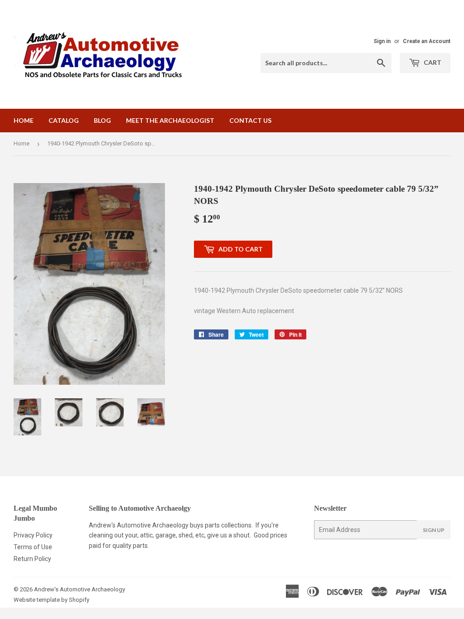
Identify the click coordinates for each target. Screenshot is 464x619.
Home (24, 120)
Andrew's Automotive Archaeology (79, 589)
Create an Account (426, 41)
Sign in (382, 41)
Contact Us (250, 120)
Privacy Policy (33, 535)
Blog (102, 120)
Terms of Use (33, 547)
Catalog (63, 120)
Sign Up (434, 530)
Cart (431, 62)
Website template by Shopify (51, 599)
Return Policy (32, 558)
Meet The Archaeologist (170, 120)
